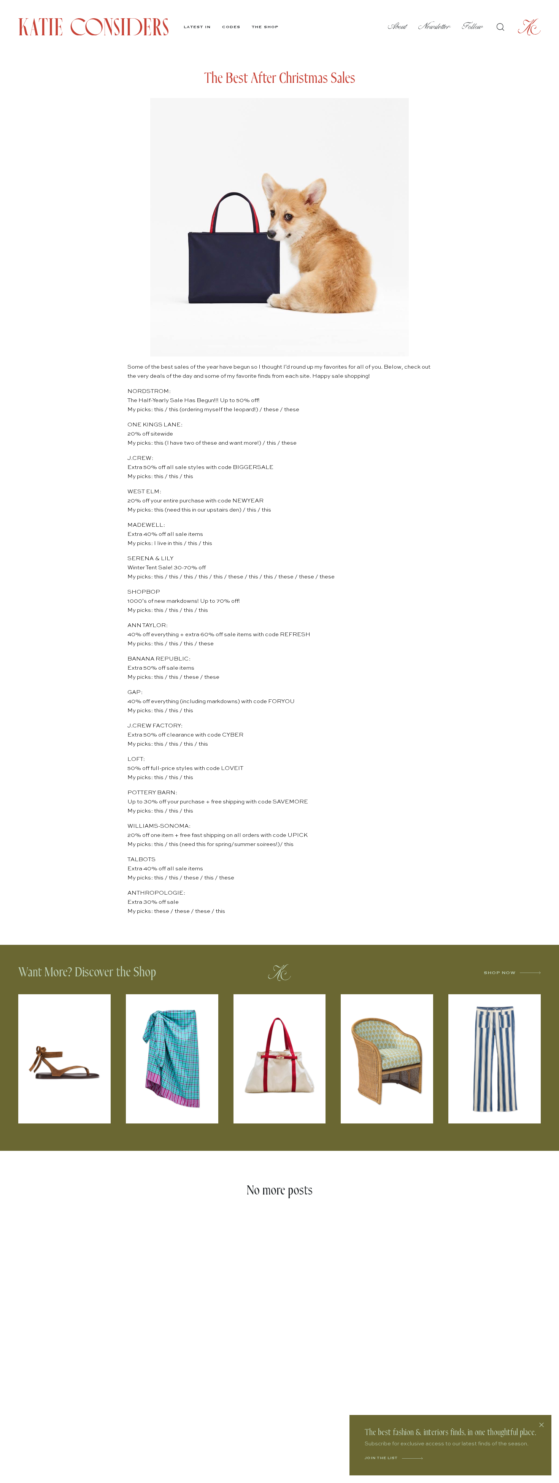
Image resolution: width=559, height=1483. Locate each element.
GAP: (135, 692)
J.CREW (139, 726)
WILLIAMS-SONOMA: (159, 826)
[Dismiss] (541, 1425)
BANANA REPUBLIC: (159, 659)
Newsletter (434, 27)
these (271, 409)
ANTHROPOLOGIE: (156, 893)
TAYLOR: (154, 625)
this (159, 409)
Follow (472, 27)
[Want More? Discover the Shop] (279, 972)
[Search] (500, 27)
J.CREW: (140, 458)
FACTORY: (167, 726)
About (397, 27)
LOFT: (136, 759)
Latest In (197, 27)
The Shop (265, 27)
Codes (231, 27)
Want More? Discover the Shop (87, 972)
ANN (134, 625)
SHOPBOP (143, 592)
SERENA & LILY (150, 558)
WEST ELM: (144, 491)
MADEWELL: (146, 525)
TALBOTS (141, 859)
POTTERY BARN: (152, 792)
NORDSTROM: (149, 391)
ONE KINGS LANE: (155, 425)
